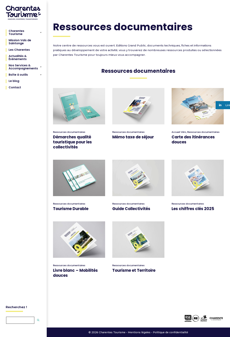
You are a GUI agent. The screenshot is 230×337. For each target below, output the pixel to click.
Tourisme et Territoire (133, 270)
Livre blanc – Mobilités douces (75, 273)
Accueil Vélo (179, 132)
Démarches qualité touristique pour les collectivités (72, 142)
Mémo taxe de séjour (133, 137)
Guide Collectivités (131, 209)
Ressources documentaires (69, 132)
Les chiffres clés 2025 (193, 209)
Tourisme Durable (70, 209)
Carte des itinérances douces (193, 139)
